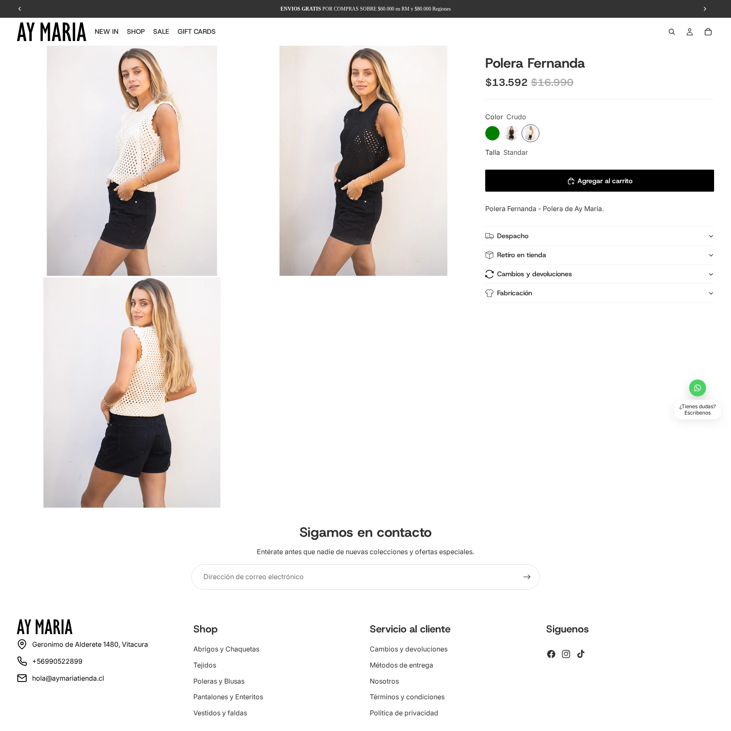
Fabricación (514, 293)
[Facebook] (551, 654)
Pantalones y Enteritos (228, 697)
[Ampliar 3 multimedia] (132, 393)
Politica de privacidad (404, 712)
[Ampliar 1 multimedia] (132, 161)
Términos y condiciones (407, 697)
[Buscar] (671, 31)
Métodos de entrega (401, 665)
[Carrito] (708, 31)
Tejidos (204, 665)
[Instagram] (566, 654)
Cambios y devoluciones (534, 274)
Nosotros (384, 680)
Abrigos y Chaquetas (226, 649)
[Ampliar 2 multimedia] (363, 161)
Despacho (512, 236)
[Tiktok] (581, 654)
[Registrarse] (527, 577)
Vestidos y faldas (220, 712)
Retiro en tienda (521, 255)
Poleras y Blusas (219, 680)
